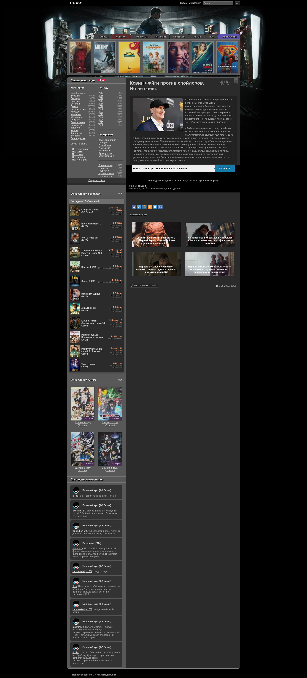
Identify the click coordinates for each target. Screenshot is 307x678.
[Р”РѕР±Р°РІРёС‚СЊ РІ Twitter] (155, 207)
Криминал (76, 114)
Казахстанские (106, 156)
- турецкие (103, 170)
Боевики (75, 95)
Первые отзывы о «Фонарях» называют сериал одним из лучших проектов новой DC (156, 269)
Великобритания (107, 140)
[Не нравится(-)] (227, 82)
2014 (100, 93)
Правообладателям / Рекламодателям (94, 674)
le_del (75, 495)
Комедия (75, 111)
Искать (225, 168)
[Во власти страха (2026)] (203, 57)
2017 (100, 101)
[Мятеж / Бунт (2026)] (105, 57)
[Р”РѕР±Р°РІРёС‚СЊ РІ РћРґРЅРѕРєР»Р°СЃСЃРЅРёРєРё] (150, 207)
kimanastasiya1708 (82, 571)
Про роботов (78, 157)
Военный (75, 101)
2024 (100, 119)
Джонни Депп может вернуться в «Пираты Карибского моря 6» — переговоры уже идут (156, 240)
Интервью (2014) (91, 543)
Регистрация (194, 3)
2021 (100, 111)
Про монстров (79, 159)
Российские (104, 145)
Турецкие (103, 142)
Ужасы (74, 130)
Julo (74, 586)
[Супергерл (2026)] (227, 57)
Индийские (104, 148)
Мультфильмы (106, 173)
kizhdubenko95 (80, 531)
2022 (100, 114)
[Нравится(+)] (221, 82)
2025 (100, 122)
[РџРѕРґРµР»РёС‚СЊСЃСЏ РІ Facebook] (134, 207)
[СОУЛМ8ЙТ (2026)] (178, 57)
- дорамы (103, 168)
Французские (105, 153)
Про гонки (77, 154)
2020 (100, 109)
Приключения (78, 122)
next (236, 57)
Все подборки (78, 138)
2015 (100, 95)
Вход (183, 3)
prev (71, 57)
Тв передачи (105, 176)
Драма (74, 106)
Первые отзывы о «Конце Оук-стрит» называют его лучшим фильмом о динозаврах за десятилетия (209, 269)
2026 (100, 125)
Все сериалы (105, 165)
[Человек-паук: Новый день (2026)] (80, 57)
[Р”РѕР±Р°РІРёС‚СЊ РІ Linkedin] (139, 207)
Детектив (75, 103)
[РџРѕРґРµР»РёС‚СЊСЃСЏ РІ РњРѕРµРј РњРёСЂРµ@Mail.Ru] (144, 207)
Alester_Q (77, 548)
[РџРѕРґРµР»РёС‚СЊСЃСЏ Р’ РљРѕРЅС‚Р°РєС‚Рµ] (160, 207)
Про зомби (77, 151)
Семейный (76, 125)
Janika (75, 652)
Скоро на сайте (79, 143)
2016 (100, 98)
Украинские (104, 150)
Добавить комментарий (143, 285)
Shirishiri (76, 510)
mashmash (78, 627)
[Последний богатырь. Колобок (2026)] (154, 57)
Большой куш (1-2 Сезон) (96, 490)
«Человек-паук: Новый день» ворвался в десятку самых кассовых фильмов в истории (210, 240)
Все (120, 193)
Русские (75, 119)
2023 (100, 117)
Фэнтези (75, 135)
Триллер (75, 127)
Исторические (78, 109)
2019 (100, 106)
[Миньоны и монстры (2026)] (129, 57)
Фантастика (77, 133)
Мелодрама (77, 117)
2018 (100, 103)
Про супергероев (81, 149)
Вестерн (75, 98)
